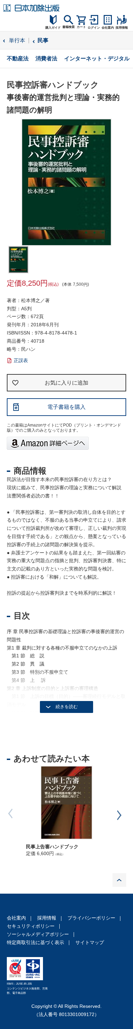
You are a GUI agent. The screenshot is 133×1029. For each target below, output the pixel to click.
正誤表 (21, 360)
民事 (43, 40)
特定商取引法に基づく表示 (35, 942)
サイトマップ (89, 942)
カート (81, 27)
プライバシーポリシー (91, 918)
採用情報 (46, 918)
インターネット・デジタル (97, 58)
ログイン (94, 27)
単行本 (17, 40)
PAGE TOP (119, 880)
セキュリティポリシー (31, 926)
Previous (13, 813)
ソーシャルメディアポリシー (38, 934)
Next (119, 815)
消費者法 (46, 58)
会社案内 (16, 918)
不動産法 (18, 58)
